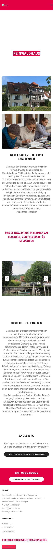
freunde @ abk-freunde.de (12, 512)
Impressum (8, 523)
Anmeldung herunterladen (26, 479)
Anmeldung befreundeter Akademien (27, 454)
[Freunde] (8, 5)
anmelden (9, 546)
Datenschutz (9, 527)
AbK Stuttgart (9, 531)
